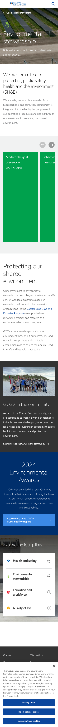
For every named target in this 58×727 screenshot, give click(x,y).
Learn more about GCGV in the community (24, 443)
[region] (29, 694)
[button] (4, 4)
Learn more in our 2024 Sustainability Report (20, 520)
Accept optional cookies (29, 721)
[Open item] (49, 561)
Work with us (36, 655)
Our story (7, 655)
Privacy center (29, 702)
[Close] (54, 666)
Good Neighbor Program (18, 12)
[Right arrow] (51, 145)
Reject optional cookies (29, 712)
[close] (33, 156)
